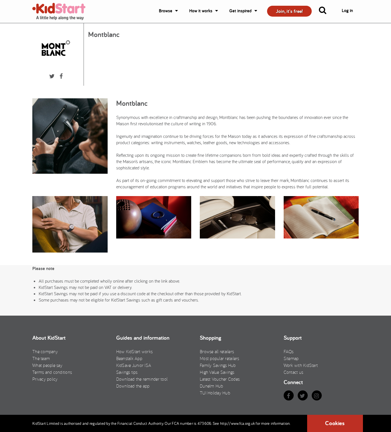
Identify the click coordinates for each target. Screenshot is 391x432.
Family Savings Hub (218, 365)
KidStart (62, 11)
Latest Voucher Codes (220, 379)
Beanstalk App (129, 358)
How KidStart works (134, 351)
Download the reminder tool (142, 379)
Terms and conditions (52, 372)
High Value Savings (217, 372)
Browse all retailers (217, 351)
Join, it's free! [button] (289, 11)
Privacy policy (45, 379)
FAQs (289, 351)
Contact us (293, 372)
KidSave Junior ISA (133, 365)
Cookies (335, 423)
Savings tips (127, 372)
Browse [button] (165, 11)
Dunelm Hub (211, 386)
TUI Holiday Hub (215, 393)
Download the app (133, 386)
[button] (326, 11)
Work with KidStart (301, 365)
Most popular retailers (219, 358)
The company (45, 351)
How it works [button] (200, 11)
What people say (47, 365)
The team (41, 358)
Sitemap (291, 358)
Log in (347, 10)
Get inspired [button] (240, 11)
